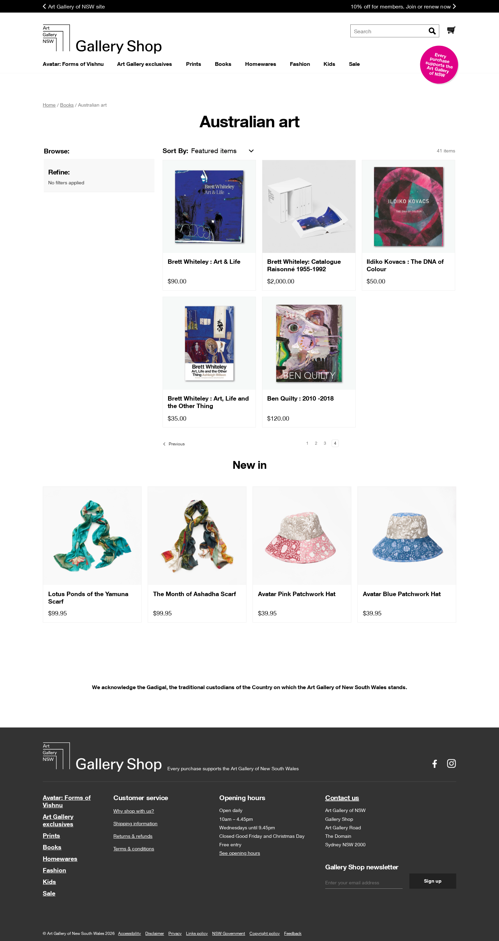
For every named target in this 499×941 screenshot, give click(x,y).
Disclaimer (154, 933)
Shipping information (135, 823)
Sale (49, 893)
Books (52, 847)
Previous (176, 443)
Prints (51, 835)
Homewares (60, 858)
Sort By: (175, 150)
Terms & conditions (133, 848)
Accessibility (129, 933)
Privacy (175, 933)
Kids (49, 881)
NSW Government (228, 933)
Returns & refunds (132, 836)
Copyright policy (265, 933)
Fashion (54, 870)
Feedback (292, 933)
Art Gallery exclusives (58, 820)
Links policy (197, 933)
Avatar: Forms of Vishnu (67, 801)
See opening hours (239, 853)
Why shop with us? (133, 811)
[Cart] (451, 30)
